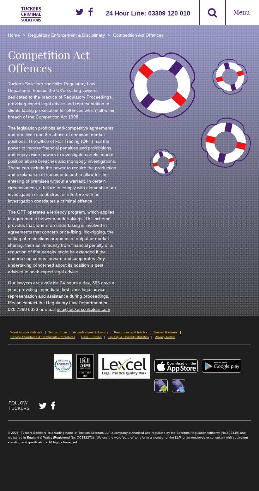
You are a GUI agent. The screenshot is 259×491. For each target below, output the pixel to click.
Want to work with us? (26, 332)
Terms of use (57, 332)
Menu (241, 12)
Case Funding (91, 337)
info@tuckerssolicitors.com (83, 309)
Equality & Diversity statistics (128, 337)
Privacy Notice (165, 337)
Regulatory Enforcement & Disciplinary (66, 35)
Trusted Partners (165, 332)
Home (14, 35)
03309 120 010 (169, 13)
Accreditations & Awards (90, 332)
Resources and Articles (130, 332)
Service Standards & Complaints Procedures (42, 337)
